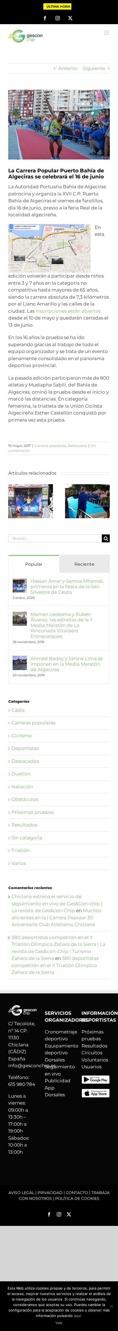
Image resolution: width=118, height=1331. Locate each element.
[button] (12, 501)
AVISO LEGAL (21, 1192)
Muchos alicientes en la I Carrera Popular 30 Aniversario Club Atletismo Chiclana (56, 917)
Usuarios (92, 1066)
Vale (59, 1323)
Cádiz (18, 710)
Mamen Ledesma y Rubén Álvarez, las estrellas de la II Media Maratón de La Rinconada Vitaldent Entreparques (61, 625)
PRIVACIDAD (50, 1192)
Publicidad (58, 1080)
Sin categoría (27, 837)
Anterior (68, 68)
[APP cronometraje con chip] (96, 1078)
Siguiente (94, 68)
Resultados (24, 825)
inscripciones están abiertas (68, 311)
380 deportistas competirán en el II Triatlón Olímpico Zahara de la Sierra (55, 965)
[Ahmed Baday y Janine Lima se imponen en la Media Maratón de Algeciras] (20, 659)
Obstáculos (25, 799)
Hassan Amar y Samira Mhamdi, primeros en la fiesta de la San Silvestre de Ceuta (67, 586)
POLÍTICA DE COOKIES (77, 1198)
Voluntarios (95, 1060)
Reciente (84, 564)
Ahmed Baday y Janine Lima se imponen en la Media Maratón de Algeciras (66, 664)
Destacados (77, 446)
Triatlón (21, 850)
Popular (33, 564)
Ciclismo (22, 735)
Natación (22, 786)
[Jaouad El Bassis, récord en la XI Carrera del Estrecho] (87, 487)
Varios (19, 863)
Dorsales (55, 1060)
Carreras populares (50, 446)
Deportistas (25, 748)
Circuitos (92, 1052)
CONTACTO (77, 1192)
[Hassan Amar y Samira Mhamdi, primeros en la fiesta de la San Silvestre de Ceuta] (30, 487)
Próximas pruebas (33, 812)
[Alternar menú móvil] (107, 32)
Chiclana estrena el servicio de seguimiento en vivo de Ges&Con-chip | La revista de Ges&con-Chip (57, 903)
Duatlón (21, 774)
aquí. (78, 1315)
